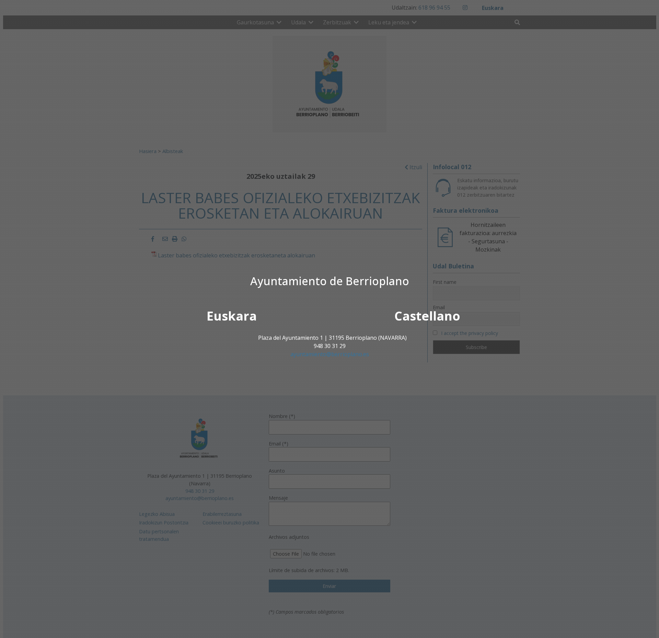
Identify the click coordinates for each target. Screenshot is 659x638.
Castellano (427, 316)
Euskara (232, 316)
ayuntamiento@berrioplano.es (329, 354)
